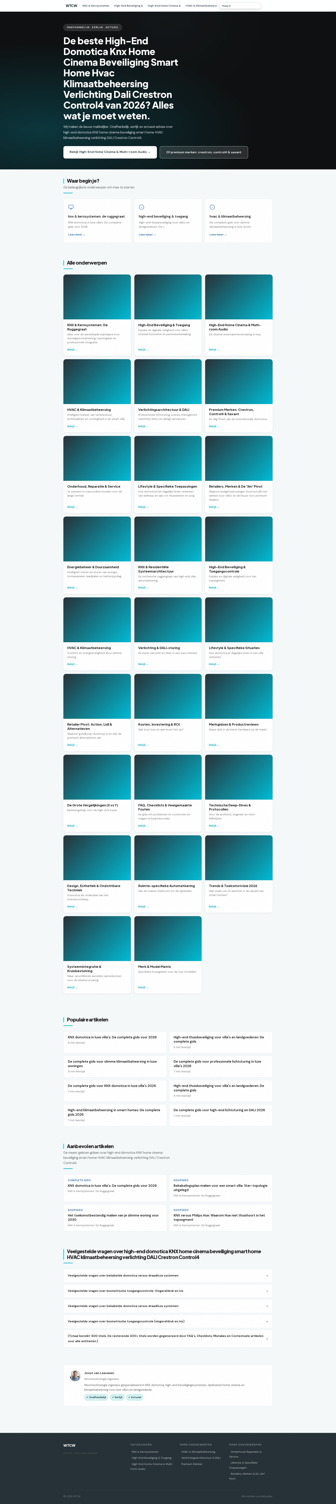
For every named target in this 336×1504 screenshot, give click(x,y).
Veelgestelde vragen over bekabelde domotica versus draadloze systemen (123, 1275)
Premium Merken (191, 1464)
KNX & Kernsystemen (95, 5)
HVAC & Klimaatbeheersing (198, 1451)
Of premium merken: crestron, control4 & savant (204, 152)
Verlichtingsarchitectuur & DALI (200, 1458)
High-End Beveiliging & (128, 5)
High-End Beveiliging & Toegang (152, 1458)
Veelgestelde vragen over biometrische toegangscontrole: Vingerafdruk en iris (125, 1291)
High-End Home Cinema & (164, 5)
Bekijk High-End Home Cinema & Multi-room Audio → (110, 152)
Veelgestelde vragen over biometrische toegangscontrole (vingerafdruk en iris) (126, 1321)
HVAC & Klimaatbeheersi (201, 5)
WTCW (71, 5)
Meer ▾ (226, 5)
